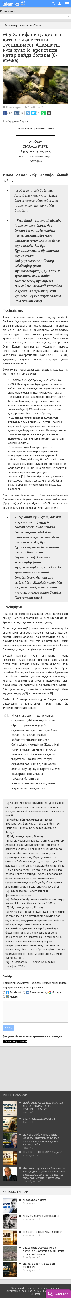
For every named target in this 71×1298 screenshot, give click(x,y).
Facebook (15, 992)
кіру (5, 987)
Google (56, 992)
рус (23, 5)
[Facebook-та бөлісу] (5, 113)
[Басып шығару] (49, 113)
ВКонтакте (37, 992)
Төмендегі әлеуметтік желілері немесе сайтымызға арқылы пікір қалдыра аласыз (35, 985)
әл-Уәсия (35, 25)
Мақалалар (11, 25)
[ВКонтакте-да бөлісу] (16, 113)
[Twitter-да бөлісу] (33, 113)
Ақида (24, 25)
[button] (58, 1293)
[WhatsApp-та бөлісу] (43, 113)
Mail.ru (13, 996)
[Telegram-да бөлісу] (28, 113)
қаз (23, 2)
